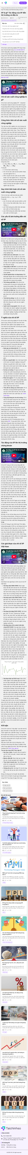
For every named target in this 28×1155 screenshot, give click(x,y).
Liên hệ (3, 1147)
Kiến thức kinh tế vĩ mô (12, 7)
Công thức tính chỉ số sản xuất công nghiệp (12, 28)
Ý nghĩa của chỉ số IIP (7, 36)
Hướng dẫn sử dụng (11, 1145)
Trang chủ (3, 7)
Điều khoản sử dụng (11, 1147)
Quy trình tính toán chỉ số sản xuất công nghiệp (13, 31)
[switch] (24, 23)
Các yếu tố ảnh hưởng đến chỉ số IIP (10, 34)
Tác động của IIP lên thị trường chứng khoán (12, 39)
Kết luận (4, 44)
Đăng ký (15, 2)
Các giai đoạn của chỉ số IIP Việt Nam (11, 41)
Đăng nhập (23, 2)
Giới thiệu (3, 1145)
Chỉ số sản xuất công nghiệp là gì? (10, 26)
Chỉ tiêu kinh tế (21, 7)
